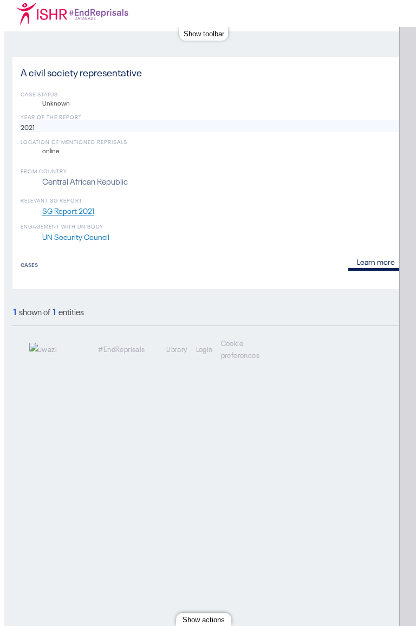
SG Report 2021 (68, 210)
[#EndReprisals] (93, 13)
